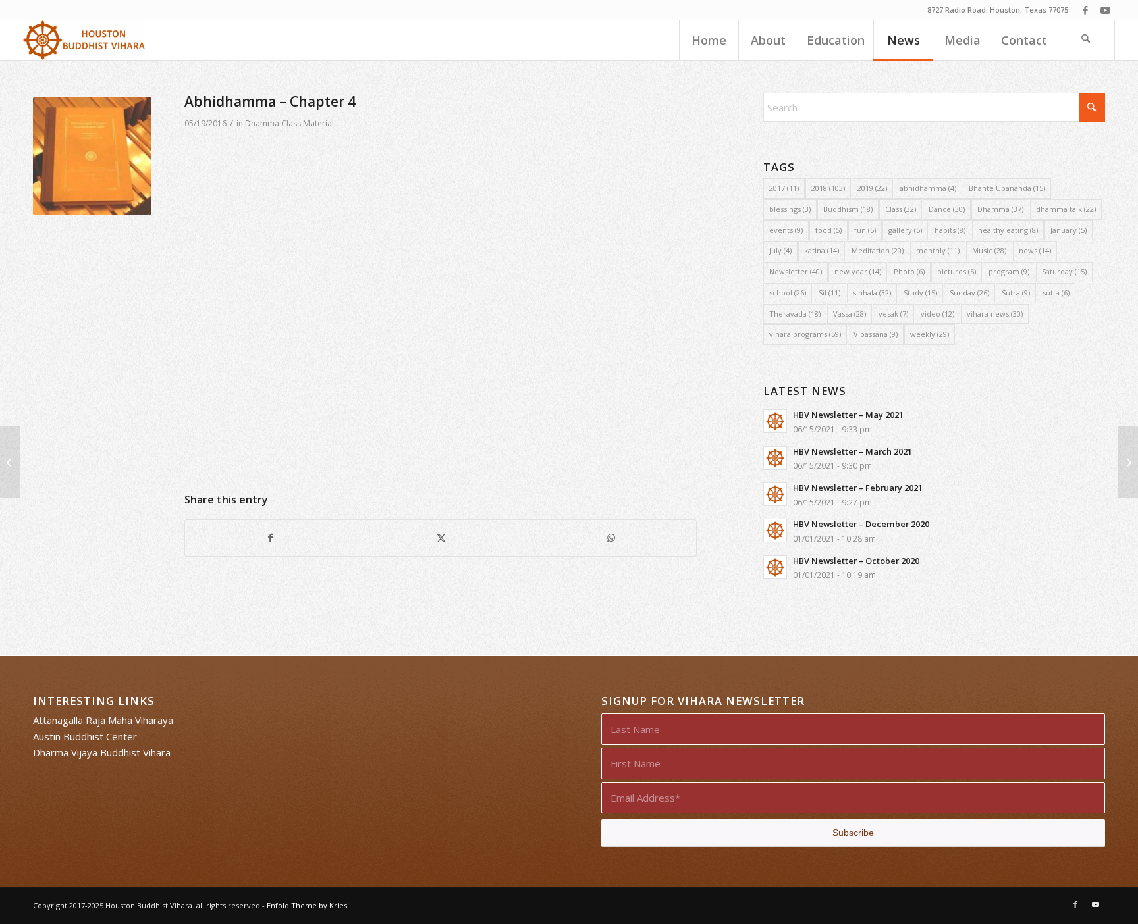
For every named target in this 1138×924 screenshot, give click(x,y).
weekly (929, 334)
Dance (947, 209)
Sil (829, 292)
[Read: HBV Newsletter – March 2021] (775, 458)
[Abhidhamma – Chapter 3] (1128, 462)
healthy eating (1008, 230)
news (1035, 250)
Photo (909, 271)
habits (950, 230)
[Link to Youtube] (1105, 10)
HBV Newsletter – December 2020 (861, 524)
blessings (790, 209)
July (780, 250)
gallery (905, 230)
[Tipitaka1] (92, 156)
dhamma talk (1066, 209)
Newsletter (795, 271)
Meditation (878, 250)
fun (865, 230)
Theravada (795, 314)
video (937, 314)
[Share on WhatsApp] (611, 538)
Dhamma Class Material (289, 123)
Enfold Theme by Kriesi (308, 905)
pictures (956, 271)
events (786, 230)
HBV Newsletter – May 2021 (848, 415)
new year (857, 271)
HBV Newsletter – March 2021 (852, 451)
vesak (893, 314)
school (787, 292)
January (1068, 230)
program (1009, 271)
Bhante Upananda (1007, 188)
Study (920, 292)
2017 (784, 188)
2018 (828, 188)
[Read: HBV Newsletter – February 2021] (775, 494)
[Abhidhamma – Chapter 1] (10, 462)
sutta (1056, 292)
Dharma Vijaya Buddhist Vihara (102, 752)
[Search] (1085, 40)
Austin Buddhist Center (85, 736)
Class (900, 209)
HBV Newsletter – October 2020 (856, 561)
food (828, 230)
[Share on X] (441, 538)
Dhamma (1000, 209)
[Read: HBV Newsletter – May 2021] (775, 421)
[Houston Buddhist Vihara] (84, 40)
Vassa (849, 314)
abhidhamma (928, 188)
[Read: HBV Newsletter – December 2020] (775, 530)
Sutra (1016, 292)
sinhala (872, 292)
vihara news (995, 314)
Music (989, 250)
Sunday (969, 292)
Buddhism (848, 209)
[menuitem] (708, 40)
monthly (938, 250)
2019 (872, 188)
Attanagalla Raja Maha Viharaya (103, 720)
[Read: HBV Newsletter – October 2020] (775, 567)
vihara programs (805, 334)
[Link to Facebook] (1085, 10)
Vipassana (875, 334)
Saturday (1064, 271)
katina (821, 250)
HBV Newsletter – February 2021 (858, 488)
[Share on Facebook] (270, 538)
